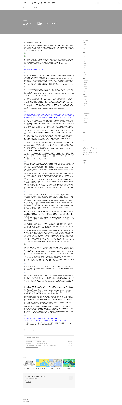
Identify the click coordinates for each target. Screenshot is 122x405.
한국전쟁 (85, 101)
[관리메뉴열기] (119, 2)
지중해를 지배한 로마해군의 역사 (33, 340)
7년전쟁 (85, 84)
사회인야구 (85, 115)
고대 (27, 337)
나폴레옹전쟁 (86, 86)
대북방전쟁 (85, 82)
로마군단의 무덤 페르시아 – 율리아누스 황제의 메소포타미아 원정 (40, 345)
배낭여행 (89, 147)
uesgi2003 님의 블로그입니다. (31, 378)
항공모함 (93, 147)
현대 (84, 54)
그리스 (85, 48)
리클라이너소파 (85, 152)
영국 (84, 61)
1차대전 (85, 98)
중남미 (85, 74)
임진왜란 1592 (95, 152)
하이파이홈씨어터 (87, 113)
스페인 (85, 65)
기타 (84, 50)
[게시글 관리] (31, 330)
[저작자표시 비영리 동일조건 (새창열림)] (41, 330)
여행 (84, 120)
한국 (84, 56)
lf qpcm (87, 150)
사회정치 (85, 109)
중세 (84, 52)
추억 (88, 154)
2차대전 (85, 99)
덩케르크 (88, 148)
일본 (84, 60)
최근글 (84, 136)
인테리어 (90, 152)
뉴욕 (93, 150)
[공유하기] (29, 330)
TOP (98, 400)
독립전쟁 (85, 90)
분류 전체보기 (85, 40)
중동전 (85, 105)
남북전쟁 (85, 88)
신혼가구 (84, 148)
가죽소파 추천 (94, 148)
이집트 (85, 44)
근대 (84, 78)
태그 (29, 7)
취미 (84, 111)
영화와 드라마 (86, 118)
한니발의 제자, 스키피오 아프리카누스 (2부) (35, 341)
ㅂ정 (90, 150)
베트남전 (85, 103)
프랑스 (85, 63)
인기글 (88, 136)
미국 (84, 72)
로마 (30, 337)
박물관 (86, 147)
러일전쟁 (85, 96)
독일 (84, 67)
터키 (84, 71)
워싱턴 (84, 150)
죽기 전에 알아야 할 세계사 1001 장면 (39, 3)
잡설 (84, 124)
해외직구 (85, 122)
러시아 (85, 69)
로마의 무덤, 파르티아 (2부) (32, 347)
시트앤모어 (85, 154)
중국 (84, 58)
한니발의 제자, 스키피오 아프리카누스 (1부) (35, 343)
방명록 (35, 7)
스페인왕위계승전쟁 (87, 80)
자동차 (85, 117)
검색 (95, 3)
